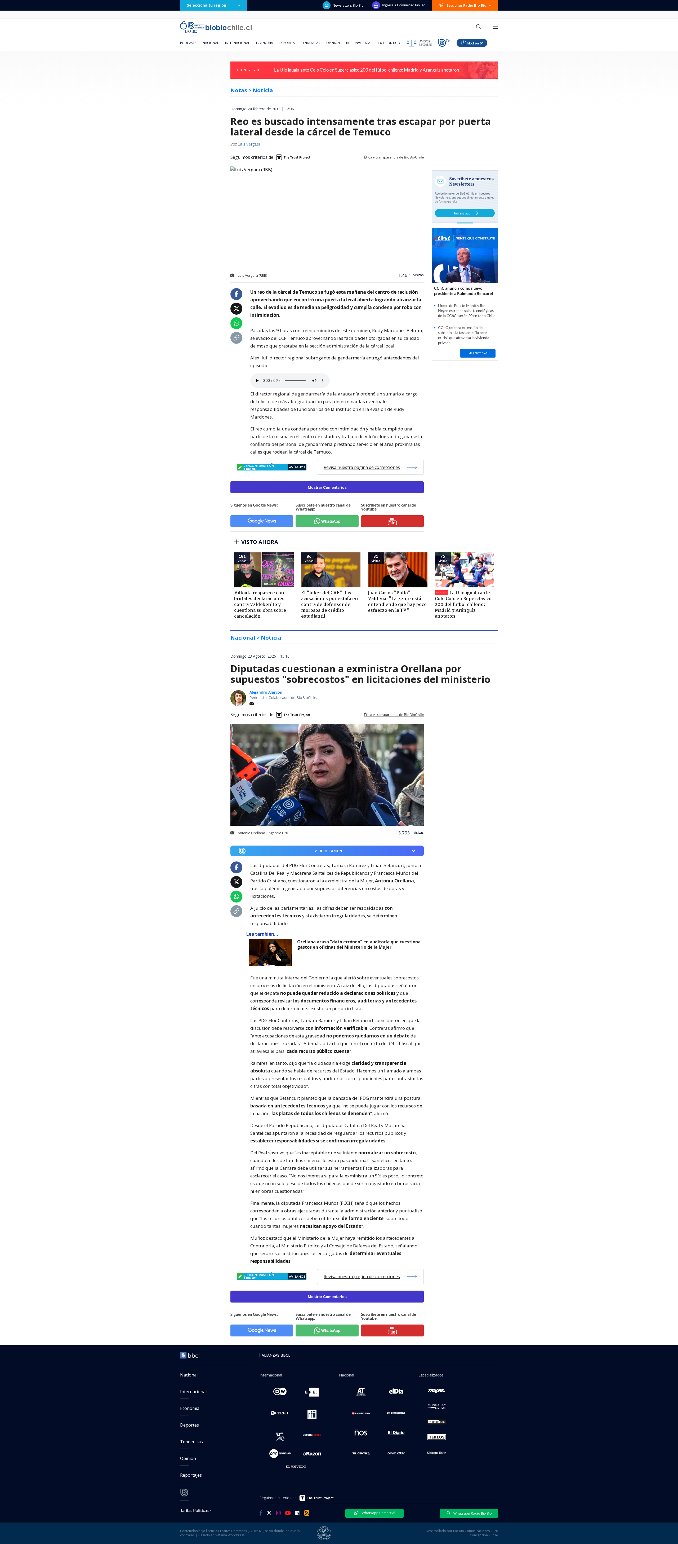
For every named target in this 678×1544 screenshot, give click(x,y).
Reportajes (191, 1475)
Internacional (237, 43)
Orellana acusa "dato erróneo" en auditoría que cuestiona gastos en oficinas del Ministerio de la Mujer (359, 944)
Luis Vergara (249, 144)
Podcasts (188, 43)
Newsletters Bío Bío (348, 5)
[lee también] (272, 952)
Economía (264, 43)
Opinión (333, 43)
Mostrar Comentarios (327, 487)
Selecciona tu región (206, 5)
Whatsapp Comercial (378, 1512)
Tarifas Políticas (194, 1510)
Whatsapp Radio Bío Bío (472, 1513)
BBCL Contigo (388, 43)
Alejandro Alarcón (265, 692)
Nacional (211, 43)
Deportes (287, 43)
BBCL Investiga (358, 43)
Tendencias (310, 43)
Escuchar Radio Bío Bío (467, 5)
